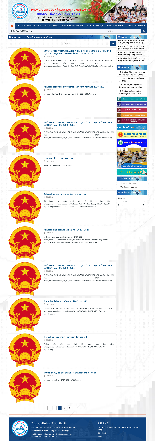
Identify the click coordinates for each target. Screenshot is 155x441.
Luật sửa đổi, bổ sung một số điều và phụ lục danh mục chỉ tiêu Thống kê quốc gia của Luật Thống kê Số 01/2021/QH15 (132, 86)
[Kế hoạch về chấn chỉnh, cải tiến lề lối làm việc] (24, 207)
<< (49, 408)
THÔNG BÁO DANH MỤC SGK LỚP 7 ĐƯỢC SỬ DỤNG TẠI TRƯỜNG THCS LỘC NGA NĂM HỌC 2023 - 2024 (78, 123)
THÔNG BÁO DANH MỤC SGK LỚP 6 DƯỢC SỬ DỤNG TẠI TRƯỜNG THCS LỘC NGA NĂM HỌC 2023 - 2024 (78, 266)
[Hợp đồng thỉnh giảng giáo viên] (24, 171)
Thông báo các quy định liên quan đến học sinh (65, 337)
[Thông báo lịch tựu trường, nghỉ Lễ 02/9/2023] (24, 314)
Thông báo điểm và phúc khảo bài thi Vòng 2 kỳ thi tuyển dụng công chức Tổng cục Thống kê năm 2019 (132, 73)
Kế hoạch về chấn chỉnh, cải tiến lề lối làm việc (65, 194)
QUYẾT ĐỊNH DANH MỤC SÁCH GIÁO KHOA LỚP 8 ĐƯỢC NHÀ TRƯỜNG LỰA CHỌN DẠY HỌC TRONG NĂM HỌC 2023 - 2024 (77, 52)
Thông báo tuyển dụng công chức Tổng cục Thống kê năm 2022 (130, 92)
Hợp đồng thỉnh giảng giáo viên (58, 158)
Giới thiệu (20, 26)
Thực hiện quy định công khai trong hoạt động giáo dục (70, 373)
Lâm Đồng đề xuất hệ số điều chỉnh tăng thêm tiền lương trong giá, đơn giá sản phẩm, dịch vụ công (131, 44)
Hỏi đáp (130, 26)
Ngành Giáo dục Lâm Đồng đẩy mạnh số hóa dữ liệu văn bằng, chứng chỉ (130, 56)
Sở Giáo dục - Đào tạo (128, 187)
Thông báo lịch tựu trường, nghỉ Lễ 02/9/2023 (65, 301)
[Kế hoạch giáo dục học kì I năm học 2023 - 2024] (24, 243)
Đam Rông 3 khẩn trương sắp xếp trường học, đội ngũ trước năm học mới (131, 50)
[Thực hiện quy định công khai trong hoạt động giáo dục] (24, 386)
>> (75, 408)
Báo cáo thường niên (128, 183)
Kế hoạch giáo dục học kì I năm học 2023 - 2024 (66, 230)
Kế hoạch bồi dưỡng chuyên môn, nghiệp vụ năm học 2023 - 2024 (75, 87)
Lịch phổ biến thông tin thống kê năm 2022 (131, 79)
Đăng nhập (140, 26)
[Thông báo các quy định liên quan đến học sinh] (24, 350)
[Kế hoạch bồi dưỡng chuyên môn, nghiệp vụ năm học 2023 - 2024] (24, 100)
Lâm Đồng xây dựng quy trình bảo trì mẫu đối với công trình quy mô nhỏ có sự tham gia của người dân (131, 61)
